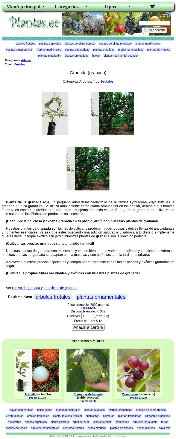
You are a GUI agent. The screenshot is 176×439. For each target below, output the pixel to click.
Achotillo (30, 394)
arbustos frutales (73, 428)
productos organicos (130, 49)
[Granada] (55, 134)
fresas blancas (146, 428)
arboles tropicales (38, 415)
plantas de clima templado (115, 43)
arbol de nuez (81, 422)
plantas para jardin (49, 55)
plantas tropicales (50, 43)
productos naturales (68, 409)
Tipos (110, 6)
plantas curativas (103, 49)
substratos (14, 422)
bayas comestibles (21, 409)
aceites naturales (16, 428)
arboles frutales (25, 43)
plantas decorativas (77, 49)
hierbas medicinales (48, 49)
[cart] (153, 7)
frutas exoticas (97, 428)
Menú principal (23, 6)
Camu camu (130, 394)
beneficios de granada (60, 288)
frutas (164, 422)
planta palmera (60, 422)
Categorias (67, 6)
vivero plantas (14, 415)
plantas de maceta (158, 49)
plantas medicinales (147, 43)
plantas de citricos (121, 428)
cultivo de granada (26, 288)
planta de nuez (102, 422)
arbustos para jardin (145, 422)
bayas (96, 55)
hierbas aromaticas (120, 409)
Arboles (26, 60)
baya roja (164, 428)
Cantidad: (73, 316)
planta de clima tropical (67, 415)
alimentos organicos (157, 415)
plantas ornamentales (19, 49)
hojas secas (44, 409)
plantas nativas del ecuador (121, 55)
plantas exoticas (94, 409)
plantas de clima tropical (80, 43)
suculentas (92, 415)
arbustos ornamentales (45, 428)
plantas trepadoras (129, 415)
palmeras (108, 415)
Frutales (19, 64)
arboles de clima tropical (151, 409)
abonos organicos (36, 422)
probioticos (122, 422)
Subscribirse (154, 30)
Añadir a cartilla (88, 327)
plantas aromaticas (76, 55)
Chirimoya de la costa (88, 394)
